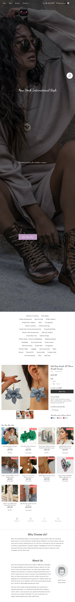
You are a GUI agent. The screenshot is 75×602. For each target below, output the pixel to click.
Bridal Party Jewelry (28, 322)
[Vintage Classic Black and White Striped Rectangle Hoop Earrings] (46, 435)
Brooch (21, 352)
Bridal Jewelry (51, 319)
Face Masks (45, 316)
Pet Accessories (30, 355)
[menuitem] (69, 362)
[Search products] (69, 75)
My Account (17, 521)
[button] (56, 409)
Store (4, 3)
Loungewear (49, 322)
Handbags (24, 342)
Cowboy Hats (52, 352)
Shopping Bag (58, 521)
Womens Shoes (27, 345)
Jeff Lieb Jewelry (47, 332)
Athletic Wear (23, 349)
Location (17, 3)
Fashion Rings (44, 336)
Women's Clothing (32, 316)
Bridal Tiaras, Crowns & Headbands (30, 339)
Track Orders (31, 521)
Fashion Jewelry (30, 326)
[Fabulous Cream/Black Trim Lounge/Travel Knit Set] (9, 493)
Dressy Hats (41, 352)
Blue (56, 384)
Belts (54, 349)
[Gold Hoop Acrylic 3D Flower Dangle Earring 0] (20, 415)
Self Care (47, 355)
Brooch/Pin (30, 352)
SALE (40, 322)
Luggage (33, 349)
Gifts (39, 355)
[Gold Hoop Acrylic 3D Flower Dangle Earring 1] (29, 415)
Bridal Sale (38, 345)
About (10, 3)
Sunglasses (49, 345)
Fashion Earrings (44, 326)
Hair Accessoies (44, 349)
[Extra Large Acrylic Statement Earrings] (9, 435)
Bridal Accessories (25, 319)
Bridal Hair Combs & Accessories (30, 329)
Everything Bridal (49, 329)
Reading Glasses (50, 339)
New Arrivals (39, 319)
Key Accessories (36, 342)
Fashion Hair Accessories (30, 332)
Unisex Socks (49, 342)
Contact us (26, 3)
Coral (54, 381)
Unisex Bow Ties (31, 336)
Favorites (44, 521)
